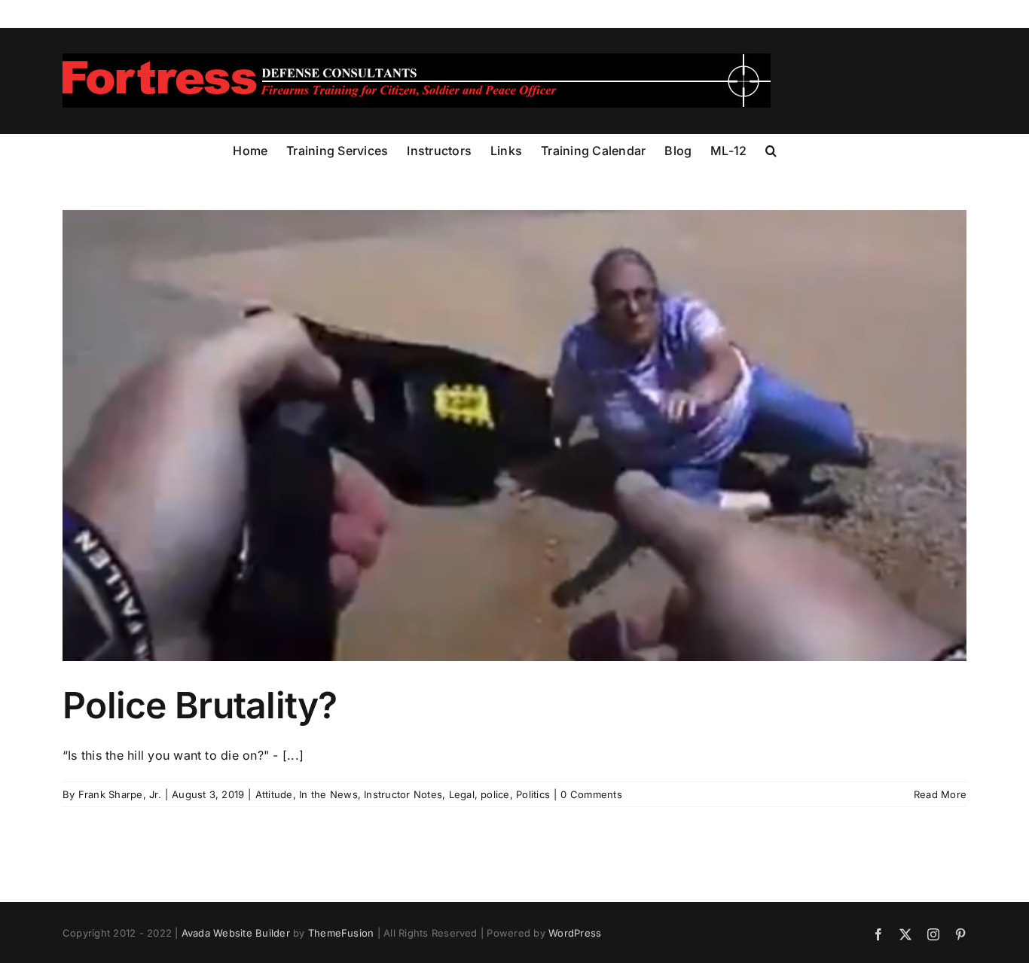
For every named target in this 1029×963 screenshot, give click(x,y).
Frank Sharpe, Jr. (119, 794)
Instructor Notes (403, 794)
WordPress (574, 933)
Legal (462, 794)
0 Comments (590, 794)
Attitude (274, 794)
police (495, 794)
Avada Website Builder (236, 933)
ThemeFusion (341, 933)
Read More (940, 794)
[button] (771, 149)
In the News (328, 794)
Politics (533, 794)
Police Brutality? (200, 705)
